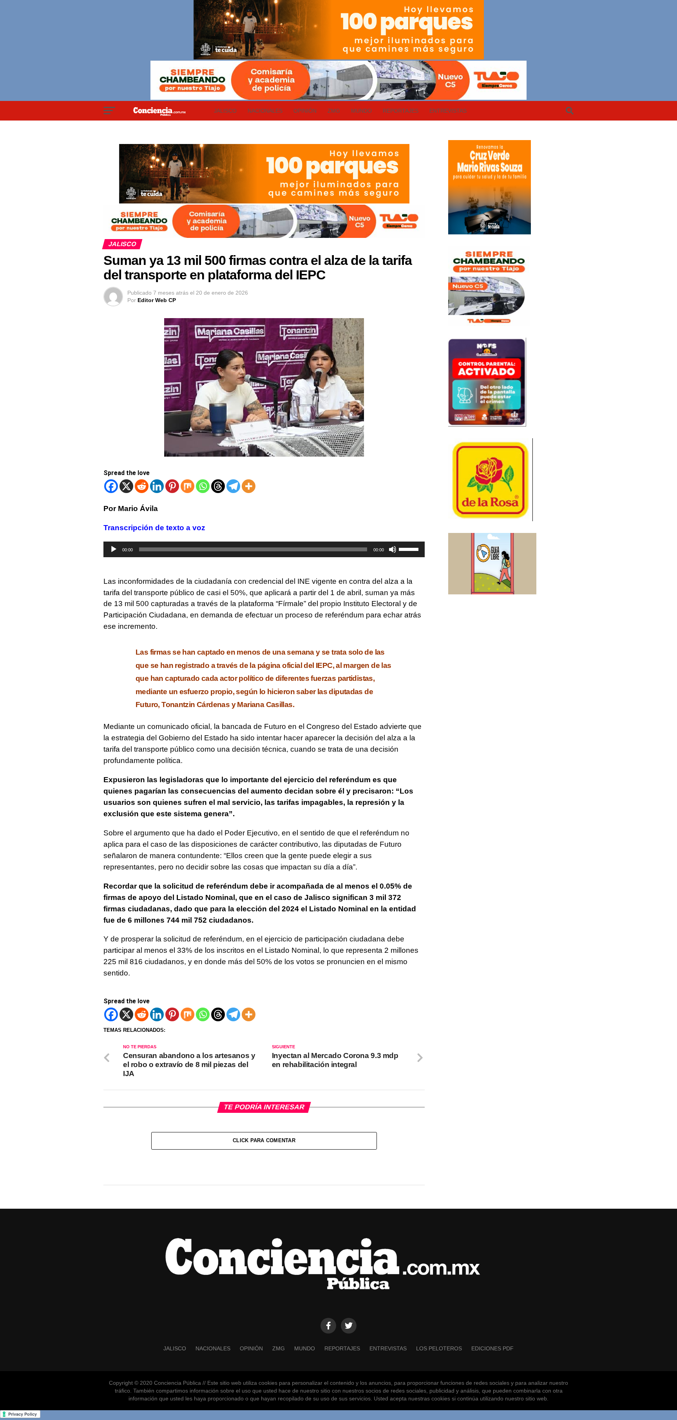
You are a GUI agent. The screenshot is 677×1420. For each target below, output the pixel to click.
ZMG (334, 111)
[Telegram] (233, 486)
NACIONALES (265, 111)
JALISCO (225, 111)
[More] (248, 486)
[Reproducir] (114, 549)
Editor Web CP (157, 300)
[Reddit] (141, 486)
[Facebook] (111, 486)
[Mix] (187, 486)
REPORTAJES (400, 111)
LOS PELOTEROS (439, 1348)
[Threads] (218, 486)
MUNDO (361, 111)
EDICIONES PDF (492, 1348)
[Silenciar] (392, 549)
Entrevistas (448, 111)
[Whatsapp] (203, 486)
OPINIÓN (305, 111)
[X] (126, 486)
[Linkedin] (157, 486)
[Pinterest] (172, 486)
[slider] (410, 549)
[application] (264, 549)
